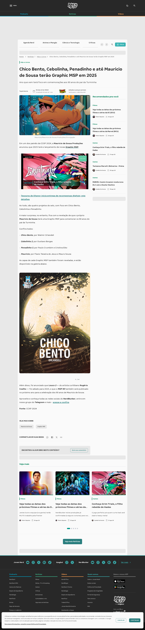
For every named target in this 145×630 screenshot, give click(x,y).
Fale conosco (91, 598)
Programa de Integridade (95, 591)
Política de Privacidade (94, 587)
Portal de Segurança (93, 594)
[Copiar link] (61, 437)
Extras (11, 602)
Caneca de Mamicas (15, 587)
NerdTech (12, 598)
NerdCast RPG (13, 583)
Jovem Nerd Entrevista (68, 606)
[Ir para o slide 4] (75, 528)
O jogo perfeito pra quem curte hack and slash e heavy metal (108, 514)
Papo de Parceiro (14, 606)
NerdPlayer (64, 583)
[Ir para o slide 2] (71, 528)
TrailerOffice (65, 602)
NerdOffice (65, 579)
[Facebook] (52, 437)
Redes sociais (91, 583)
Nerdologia (12, 594)
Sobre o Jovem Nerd (93, 579)
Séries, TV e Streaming (42, 583)
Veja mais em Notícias (42, 602)
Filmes (95, 105)
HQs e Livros (41, 56)
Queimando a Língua (67, 610)
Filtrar (122, 44)
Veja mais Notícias (72, 541)
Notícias (31, 56)
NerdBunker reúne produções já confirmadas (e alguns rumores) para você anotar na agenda (72, 514)
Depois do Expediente (16, 591)
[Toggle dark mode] (127, 5)
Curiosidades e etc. (41, 598)
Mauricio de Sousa (26, 426)
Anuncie (90, 602)
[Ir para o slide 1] (68, 528)
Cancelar (120, 620)
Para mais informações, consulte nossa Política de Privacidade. (25, 624)
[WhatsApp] (47, 437)
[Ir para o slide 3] (73, 528)
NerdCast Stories (66, 587)
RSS (88, 606)
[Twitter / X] (57, 437)
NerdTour (64, 598)
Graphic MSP (41, 426)
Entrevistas (39, 594)
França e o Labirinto (15, 610)
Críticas (37, 591)
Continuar (135, 620)
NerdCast (12, 579)
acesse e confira (61, 402)
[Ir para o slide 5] (77, 528)
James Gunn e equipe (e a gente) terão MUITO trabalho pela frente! (35, 514)
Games (95, 143)
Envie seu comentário (79, 450)
